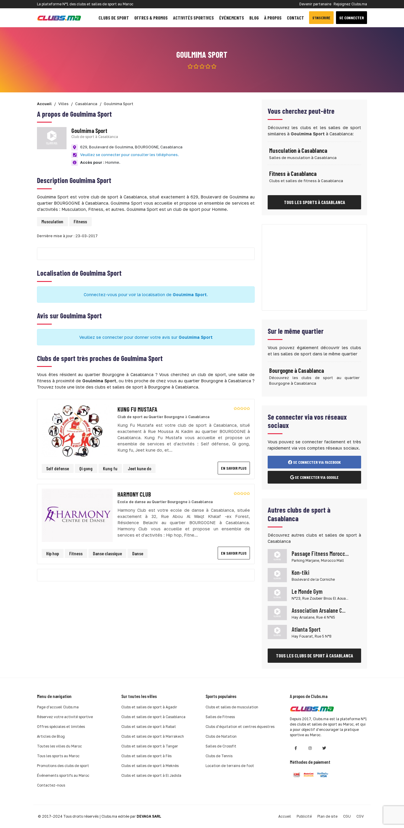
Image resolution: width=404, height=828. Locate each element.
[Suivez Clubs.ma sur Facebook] (296, 748)
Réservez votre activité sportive (65, 717)
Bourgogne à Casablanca (296, 370)
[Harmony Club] (77, 514)
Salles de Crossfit (221, 746)
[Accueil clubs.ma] (59, 17)
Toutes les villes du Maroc (59, 746)
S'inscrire (321, 17)
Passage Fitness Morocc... (320, 553)
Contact (295, 17)
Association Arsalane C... (318, 610)
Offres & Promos (151, 17)
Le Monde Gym (307, 591)
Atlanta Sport (306, 629)
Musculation (52, 221)
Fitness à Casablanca (292, 173)
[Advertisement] (314, 267)
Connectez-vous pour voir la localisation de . (146, 294)
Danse (137, 553)
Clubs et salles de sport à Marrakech (152, 736)
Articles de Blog (51, 736)
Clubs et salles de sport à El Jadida (151, 775)
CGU (347, 816)
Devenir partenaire (315, 4)
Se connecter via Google (316, 477)
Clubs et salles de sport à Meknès (150, 765)
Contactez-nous (51, 785)
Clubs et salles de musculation (232, 707)
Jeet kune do (139, 468)
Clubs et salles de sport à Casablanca (153, 717)
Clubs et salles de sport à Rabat (148, 726)
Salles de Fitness (220, 717)
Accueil (284, 816)
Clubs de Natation (221, 736)
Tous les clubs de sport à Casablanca (314, 655)
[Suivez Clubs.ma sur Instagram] (310, 748)
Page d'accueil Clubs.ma (58, 707)
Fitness (80, 221)
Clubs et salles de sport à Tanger (149, 746)
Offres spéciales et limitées (61, 726)
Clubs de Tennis (219, 756)
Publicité (304, 816)
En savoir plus (234, 468)
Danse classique (107, 553)
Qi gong (86, 468)
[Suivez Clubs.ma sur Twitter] (324, 748)
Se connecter (351, 17)
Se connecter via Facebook (316, 462)
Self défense (57, 468)
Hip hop (52, 553)
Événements (231, 17)
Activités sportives (193, 17)
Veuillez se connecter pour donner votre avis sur (146, 337)
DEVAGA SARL (149, 816)
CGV (360, 816)
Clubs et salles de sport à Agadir (149, 707)
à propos (273, 17)
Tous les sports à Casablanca (314, 202)
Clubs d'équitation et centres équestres (240, 726)
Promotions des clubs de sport (63, 765)
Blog (254, 17)
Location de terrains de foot (230, 765)
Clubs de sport (113, 17)
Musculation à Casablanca (298, 150)
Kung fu (110, 468)
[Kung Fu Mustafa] (77, 429)
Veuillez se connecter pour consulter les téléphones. (129, 154)
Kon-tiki (300, 572)
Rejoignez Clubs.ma (350, 4)
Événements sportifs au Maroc (63, 775)
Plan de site (327, 816)
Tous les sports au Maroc (58, 756)
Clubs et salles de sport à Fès (146, 756)
